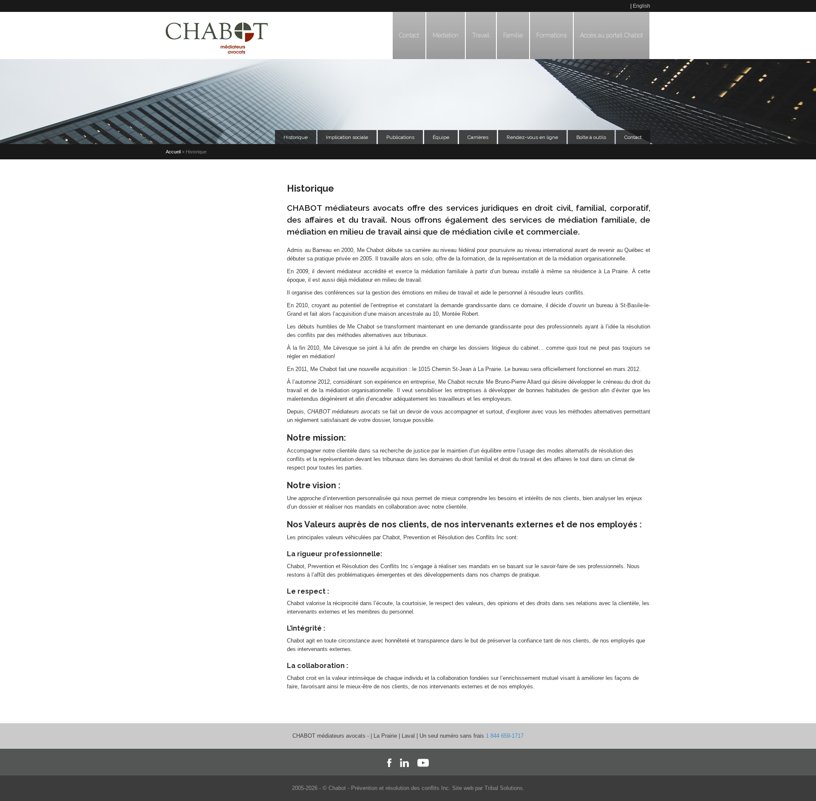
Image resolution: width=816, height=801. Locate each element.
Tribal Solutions (503, 788)
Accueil (173, 151)
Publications (400, 137)
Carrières (478, 137)
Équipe (441, 137)
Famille (513, 35)
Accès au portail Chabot (611, 35)
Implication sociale (347, 137)
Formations (551, 35)
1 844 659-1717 (505, 736)
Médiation (446, 35)
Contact (409, 35)
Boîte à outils (591, 137)
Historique (295, 137)
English (641, 6)
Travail (481, 35)
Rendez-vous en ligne (532, 137)
